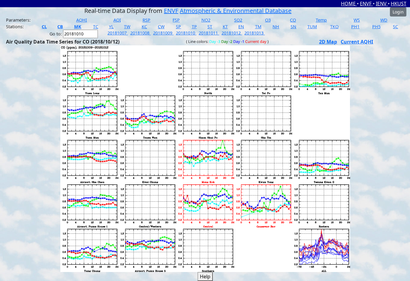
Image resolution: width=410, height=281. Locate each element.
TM (258, 26)
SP (178, 26)
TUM (312, 26)
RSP (146, 20)
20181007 (117, 33)
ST (209, 26)
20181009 (163, 33)
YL (111, 26)
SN (293, 26)
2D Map (328, 41)
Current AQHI (357, 41)
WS (357, 20)
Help (205, 276)
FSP (176, 20)
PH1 (355, 26)
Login (398, 12)
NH (276, 26)
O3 (268, 20)
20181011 (209, 33)
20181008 (140, 33)
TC (95, 26)
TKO (334, 26)
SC (395, 26)
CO (293, 20)
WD (383, 20)
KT (225, 26)
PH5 (376, 26)
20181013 (254, 33)
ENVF (366, 3)
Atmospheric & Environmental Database (235, 11)
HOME (349, 3)
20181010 (186, 33)
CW (161, 26)
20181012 (232, 33)
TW (127, 26)
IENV (382, 3)
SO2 (238, 20)
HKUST (398, 3)
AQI (117, 20)
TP (194, 26)
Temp (321, 20)
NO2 (205, 20)
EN (241, 26)
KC (144, 26)
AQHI (81, 20)
